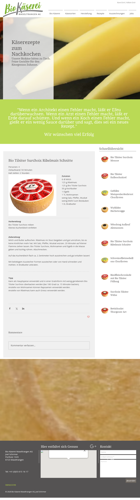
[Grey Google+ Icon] (93, 446)
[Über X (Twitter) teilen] (16, 308)
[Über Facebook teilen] (9, 308)
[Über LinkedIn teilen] (23, 308)
